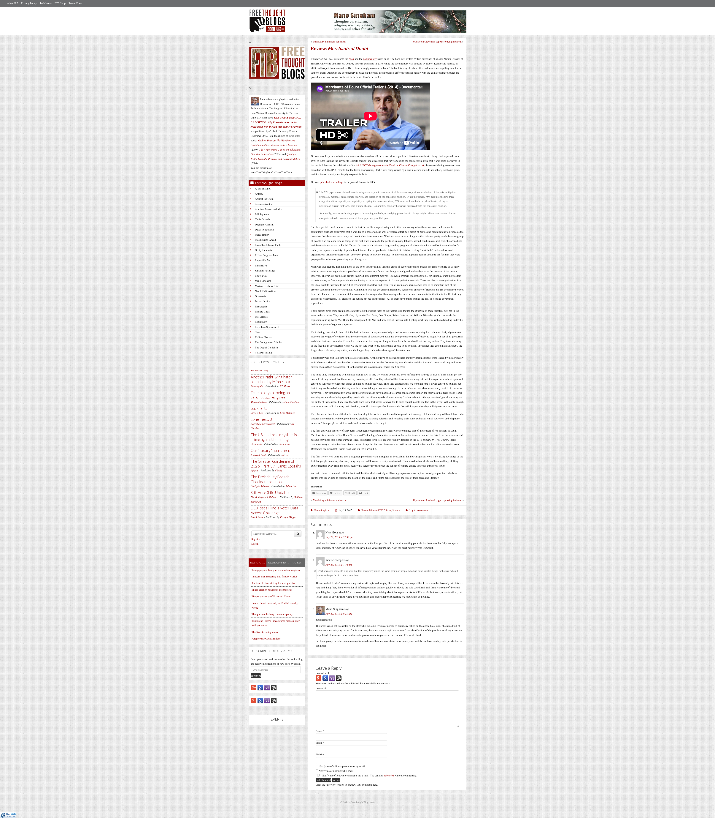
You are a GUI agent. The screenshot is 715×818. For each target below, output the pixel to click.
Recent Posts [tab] (257, 562)
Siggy (285, 455)
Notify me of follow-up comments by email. (342, 766)
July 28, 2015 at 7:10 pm (338, 564)
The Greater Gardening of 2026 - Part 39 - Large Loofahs (276, 463)
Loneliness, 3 (261, 419)
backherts (259, 408)
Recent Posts (75, 3)
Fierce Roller (262, 234)
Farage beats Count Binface (266, 638)
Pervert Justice (262, 301)
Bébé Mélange (287, 412)
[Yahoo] (267, 687)
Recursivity (261, 321)
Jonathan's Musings (265, 270)
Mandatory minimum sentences (329, 41)
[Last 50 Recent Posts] (259, 370)
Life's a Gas (261, 275)
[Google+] (254, 687)
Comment (321, 688)
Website (320, 754)
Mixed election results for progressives (272, 589)
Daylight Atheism (264, 224)
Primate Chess (262, 311)
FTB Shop (60, 3)
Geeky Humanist (263, 250)
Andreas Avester (263, 204)
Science (396, 510)
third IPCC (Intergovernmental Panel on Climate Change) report (390, 165)
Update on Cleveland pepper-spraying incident (437, 41)
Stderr (258, 332)
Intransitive (261, 265)
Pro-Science (261, 316)
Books (364, 510)
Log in (254, 543)
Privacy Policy (29, 3)
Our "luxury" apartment (270, 450)
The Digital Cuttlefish (266, 347)
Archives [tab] (297, 562)
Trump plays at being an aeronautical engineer (270, 394)
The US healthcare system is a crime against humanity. (275, 437)
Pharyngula (261, 306)
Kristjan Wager (288, 517)
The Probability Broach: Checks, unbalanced (270, 479)
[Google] (260, 687)
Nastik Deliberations (265, 291)
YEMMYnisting (263, 352)
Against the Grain (264, 198)
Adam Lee (291, 486)
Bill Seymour (262, 214)
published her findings (331, 182)
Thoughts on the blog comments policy (272, 614)
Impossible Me (262, 260)
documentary (370, 59)
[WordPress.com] (274, 687)
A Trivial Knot (263, 188)
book (351, 59)
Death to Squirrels (264, 229)
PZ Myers (285, 386)
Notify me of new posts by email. (336, 771)
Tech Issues (46, 3)
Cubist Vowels (262, 219)
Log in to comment (419, 510)
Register (255, 539)
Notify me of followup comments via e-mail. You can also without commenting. (369, 775)
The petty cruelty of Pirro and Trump (271, 596)
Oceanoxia (260, 296)
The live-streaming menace (266, 632)
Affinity (259, 193)
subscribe (389, 775)
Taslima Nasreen (263, 337)
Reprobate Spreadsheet (267, 327)
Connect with (323, 673)
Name (320, 731)
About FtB (12, 3)
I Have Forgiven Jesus (266, 255)
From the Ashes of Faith (268, 245)
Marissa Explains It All (267, 286)
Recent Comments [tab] (278, 562)
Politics (387, 510)
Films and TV (375, 510)
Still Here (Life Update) (270, 492)
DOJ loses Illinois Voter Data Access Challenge (274, 510)
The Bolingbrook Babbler (268, 342)
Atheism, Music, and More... (270, 209)
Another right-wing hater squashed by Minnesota (271, 379)
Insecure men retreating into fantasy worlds (274, 576)
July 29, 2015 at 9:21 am (338, 613)
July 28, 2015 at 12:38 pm (339, 537)
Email (320, 742)
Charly (278, 470)
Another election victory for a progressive (273, 583)
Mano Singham (263, 280)
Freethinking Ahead (265, 239)
